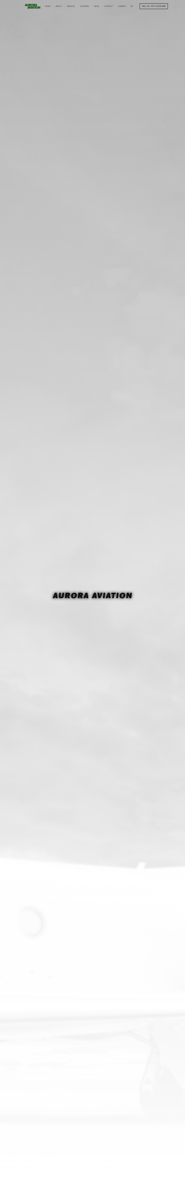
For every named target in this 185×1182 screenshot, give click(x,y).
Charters (84, 6)
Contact (108, 6)
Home (48, 6)
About (59, 6)
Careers (122, 6)
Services (71, 6)
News (96, 6)
